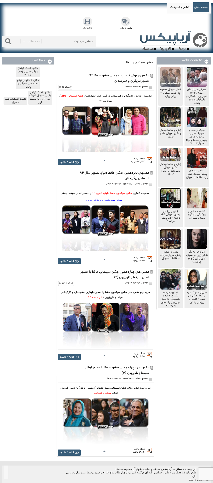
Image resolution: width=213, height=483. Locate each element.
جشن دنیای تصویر (131, 183)
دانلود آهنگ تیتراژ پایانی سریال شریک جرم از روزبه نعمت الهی (40, 97)
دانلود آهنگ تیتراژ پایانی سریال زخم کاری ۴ (28, 71)
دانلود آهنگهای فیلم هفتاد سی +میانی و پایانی (28, 83)
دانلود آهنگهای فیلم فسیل (15, 100)
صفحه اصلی (201, 7)
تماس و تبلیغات (179, 7)
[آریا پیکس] (174, 41)
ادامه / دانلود (67, 162)
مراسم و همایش (132, 86)
